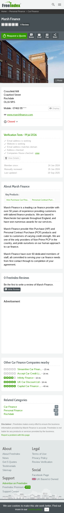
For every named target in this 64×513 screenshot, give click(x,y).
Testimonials (9, 466)
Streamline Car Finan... (29, 369)
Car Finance (33, 11)
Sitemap (6, 470)
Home (4, 11)
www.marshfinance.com (20, 114)
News (5, 458)
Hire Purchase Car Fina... (17, 200)
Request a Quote (14, 36)
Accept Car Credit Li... (29, 373)
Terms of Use (39, 453)
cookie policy (35, 509)
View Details (12, 158)
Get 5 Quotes (9, 462)
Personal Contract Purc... (43, 200)
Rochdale (9, 414)
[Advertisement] (32, 327)
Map (47, 35)
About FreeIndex (11, 453)
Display (54, 108)
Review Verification (42, 462)
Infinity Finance (25, 377)
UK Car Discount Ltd (28, 382)
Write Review (12, 289)
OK (46, 509)
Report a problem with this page (15, 435)
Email (39, 35)
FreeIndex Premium (13, 487)
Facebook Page (40, 475)
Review (31, 35)
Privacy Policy (39, 458)
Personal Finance (17, 11)
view (37, 153)
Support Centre (10, 491)
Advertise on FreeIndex (14, 483)
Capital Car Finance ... (29, 386)
